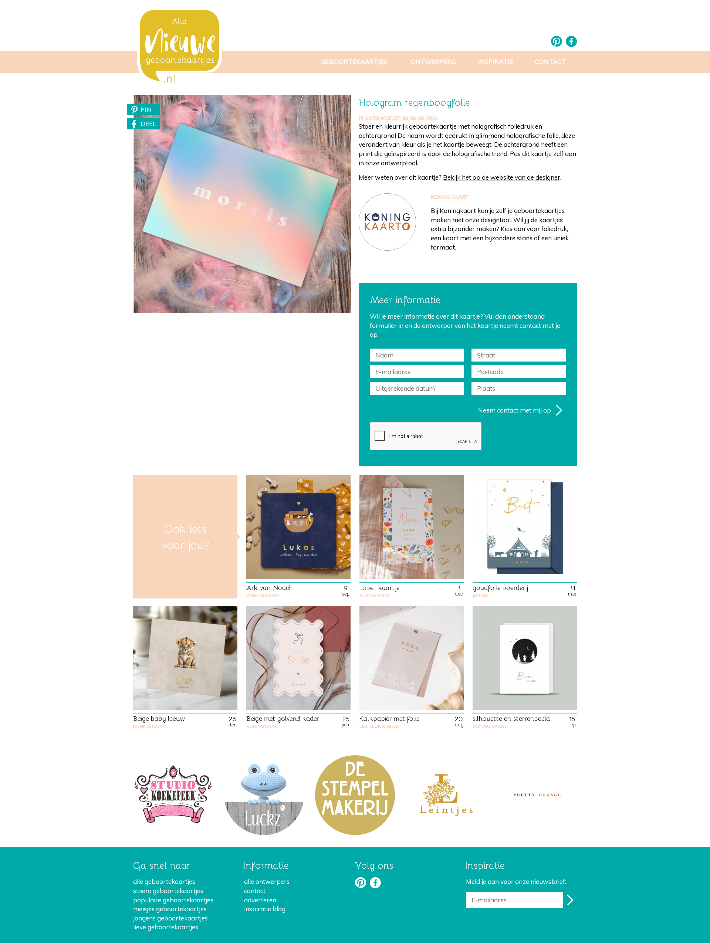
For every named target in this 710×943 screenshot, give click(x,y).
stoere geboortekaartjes (168, 891)
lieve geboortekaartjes (165, 927)
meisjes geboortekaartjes (170, 909)
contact (255, 891)
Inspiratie (495, 61)
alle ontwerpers (267, 881)
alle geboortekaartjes (164, 881)
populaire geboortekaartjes (173, 900)
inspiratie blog (264, 909)
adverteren (260, 900)
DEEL (148, 124)
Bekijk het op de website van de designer (501, 177)
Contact (550, 61)
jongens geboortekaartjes (170, 918)
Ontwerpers (433, 61)
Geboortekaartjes (354, 61)
